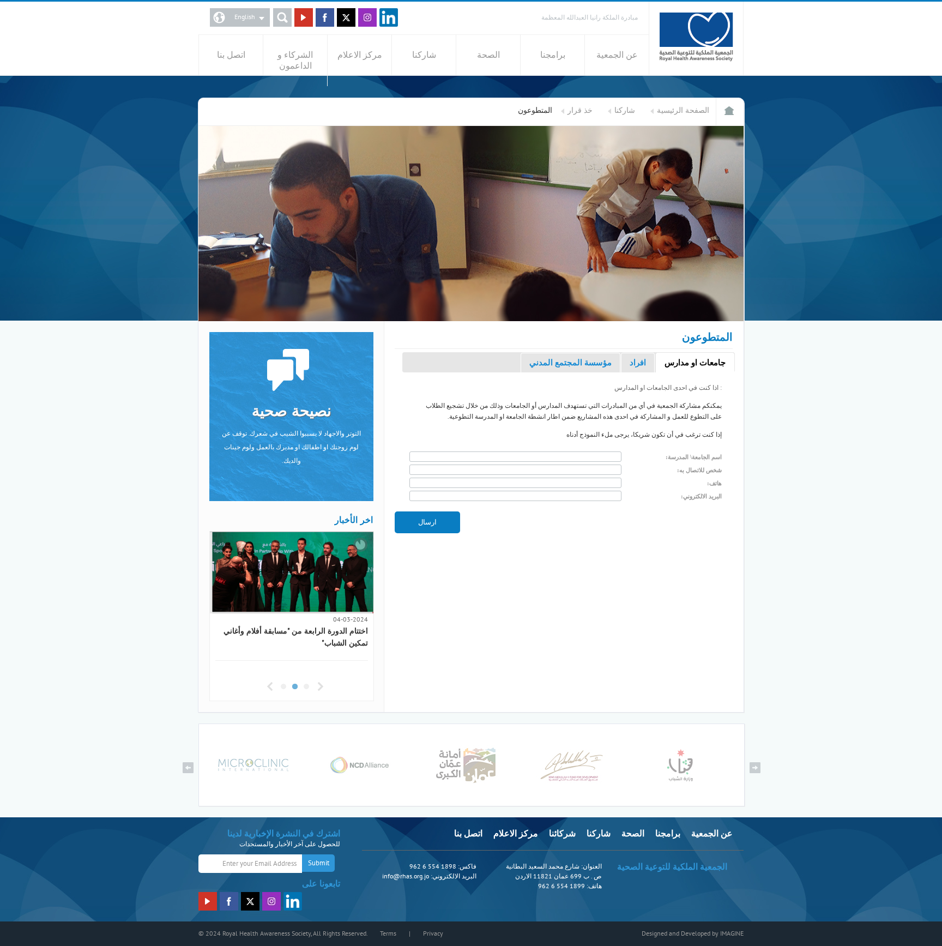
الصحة (488, 55)
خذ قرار (580, 110)
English (244, 17)
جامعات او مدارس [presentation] (695, 362)
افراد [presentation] (638, 362)
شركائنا (562, 834)
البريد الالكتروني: (701, 496)
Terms (388, 933)
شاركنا (424, 55)
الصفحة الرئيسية (683, 110)
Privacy (433, 933)
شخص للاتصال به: (699, 470)
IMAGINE (732, 933)
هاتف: (714, 483)
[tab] (695, 363)
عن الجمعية (617, 55)
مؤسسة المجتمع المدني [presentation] (570, 362)
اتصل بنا (231, 55)
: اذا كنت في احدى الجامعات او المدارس (668, 387)
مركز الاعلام (359, 55)
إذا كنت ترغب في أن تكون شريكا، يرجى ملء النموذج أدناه (644, 434)
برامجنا (552, 55)
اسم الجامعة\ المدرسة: (694, 457)
